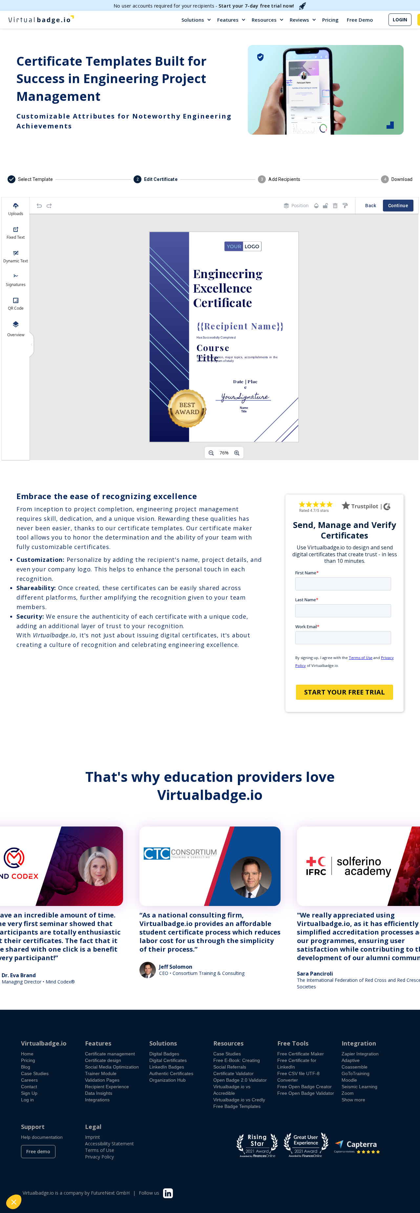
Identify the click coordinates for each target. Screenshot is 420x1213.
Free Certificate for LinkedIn (296, 1064)
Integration (359, 1043)
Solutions (192, 19)
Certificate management (110, 1053)
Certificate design (103, 1060)
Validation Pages (102, 1080)
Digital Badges (164, 1053)
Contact (29, 1086)
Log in (27, 1099)
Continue (398, 205)
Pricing (330, 19)
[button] (197, 20)
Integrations (97, 1099)
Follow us (149, 1193)
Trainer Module (100, 1073)
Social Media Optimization (112, 1067)
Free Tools (292, 1043)
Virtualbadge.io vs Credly (239, 1099)
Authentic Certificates (171, 1073)
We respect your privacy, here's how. (45, 1159)
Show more (353, 1099)
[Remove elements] (335, 205)
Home (27, 1053)
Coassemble (355, 1067)
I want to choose (75, 1179)
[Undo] (39, 205)
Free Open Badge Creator (304, 1086)
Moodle (349, 1080)
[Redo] (49, 205)
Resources (264, 19)
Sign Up (29, 1093)
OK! (121, 1179)
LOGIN (400, 19)
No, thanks (29, 1179)
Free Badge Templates (237, 1106)
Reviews (299, 19)
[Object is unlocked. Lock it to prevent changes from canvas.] (325, 205)
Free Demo (360, 19)
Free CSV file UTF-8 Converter (298, 1077)
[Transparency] (316, 206)
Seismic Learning (359, 1086)
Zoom (348, 1093)
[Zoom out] (211, 453)
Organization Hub (167, 1080)
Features (228, 19)
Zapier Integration (360, 1053)
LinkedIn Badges (166, 1067)
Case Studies (35, 1073)
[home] (41, 19)
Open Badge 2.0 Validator (240, 1080)
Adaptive (351, 1060)
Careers (29, 1080)
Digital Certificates (168, 1060)
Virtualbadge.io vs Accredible (231, 1090)
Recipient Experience (107, 1086)
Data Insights (98, 1093)
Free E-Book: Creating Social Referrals (236, 1064)
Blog (25, 1067)
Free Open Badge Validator (305, 1093)
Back (370, 205)
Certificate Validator (233, 1073)
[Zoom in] (237, 453)
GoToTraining (355, 1073)
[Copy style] (345, 205)
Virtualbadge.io (44, 1043)
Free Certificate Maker (300, 1053)
